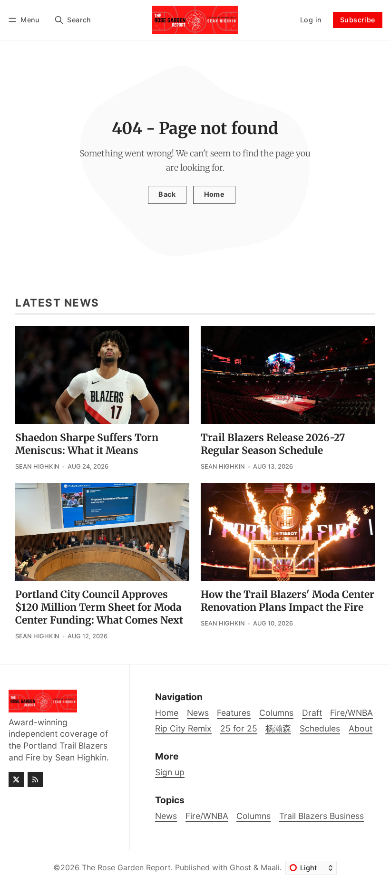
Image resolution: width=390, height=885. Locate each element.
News (166, 816)
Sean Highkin (37, 466)
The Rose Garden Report (126, 867)
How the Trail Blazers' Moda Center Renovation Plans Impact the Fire (287, 601)
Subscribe (357, 20)
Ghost (240, 867)
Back (167, 194)
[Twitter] (16, 779)
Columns (253, 816)
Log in (311, 20)
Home (214, 194)
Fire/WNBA (206, 816)
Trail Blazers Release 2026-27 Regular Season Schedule (273, 444)
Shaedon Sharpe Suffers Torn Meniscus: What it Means (86, 444)
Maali (270, 867)
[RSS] (35, 779)
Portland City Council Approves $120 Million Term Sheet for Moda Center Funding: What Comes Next (99, 607)
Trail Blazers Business (321, 816)
